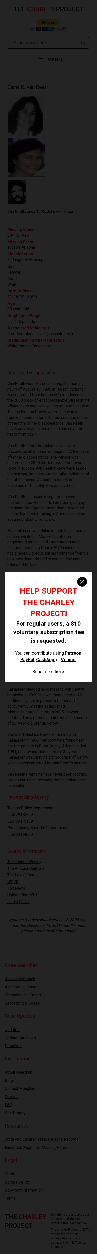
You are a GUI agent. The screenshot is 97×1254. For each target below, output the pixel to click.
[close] (82, 582)
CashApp (45, 659)
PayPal (27, 659)
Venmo (68, 659)
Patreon (73, 653)
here (59, 671)
